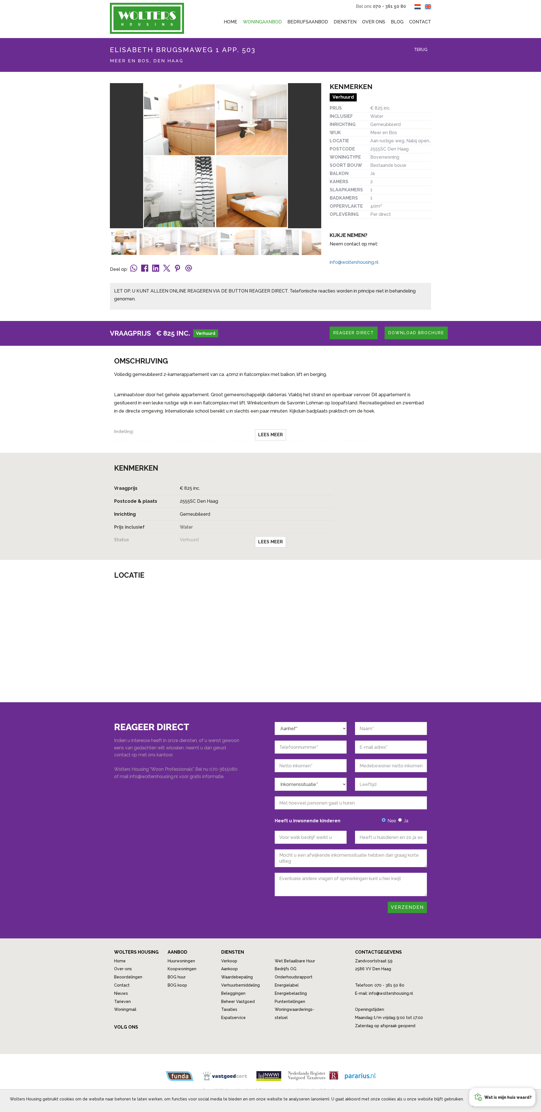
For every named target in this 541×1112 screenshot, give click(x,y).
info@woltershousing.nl (354, 262)
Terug (420, 49)
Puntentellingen (290, 1001)
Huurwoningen (181, 961)
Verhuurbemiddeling (240, 985)
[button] (502, 1097)
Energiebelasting (291, 993)
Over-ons (123, 969)
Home (230, 22)
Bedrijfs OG (285, 969)
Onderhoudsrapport (293, 977)
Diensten (345, 22)
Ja (406, 820)
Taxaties (229, 1009)
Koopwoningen (182, 969)
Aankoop (229, 969)
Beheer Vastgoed (238, 1001)
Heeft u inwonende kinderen (307, 820)
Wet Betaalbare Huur (295, 961)
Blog (397, 22)
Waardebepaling (237, 977)
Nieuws (121, 993)
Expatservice (233, 1017)
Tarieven (122, 1001)
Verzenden (407, 907)
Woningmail (125, 1009)
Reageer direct (353, 333)
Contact (420, 22)
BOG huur (177, 977)
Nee (391, 820)
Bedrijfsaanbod (307, 22)
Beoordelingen (128, 977)
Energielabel (287, 985)
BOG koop (177, 985)
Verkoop (229, 961)
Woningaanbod (262, 22)
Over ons (373, 22)
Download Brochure (416, 333)
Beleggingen (233, 993)
